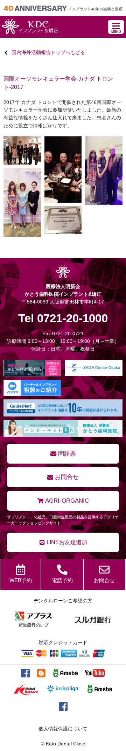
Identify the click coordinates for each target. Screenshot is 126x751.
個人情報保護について (63, 728)
